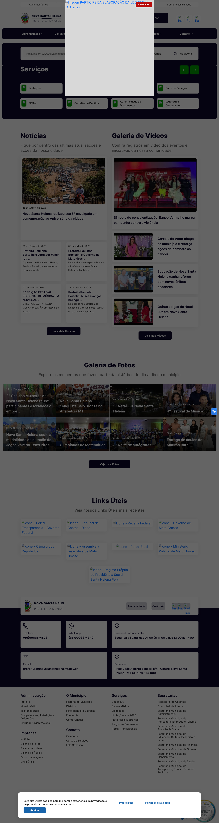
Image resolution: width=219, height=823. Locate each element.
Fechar (144, 5)
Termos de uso (125, 802)
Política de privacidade (157, 802)
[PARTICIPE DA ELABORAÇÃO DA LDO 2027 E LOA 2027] (109, 48)
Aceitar (34, 810)
